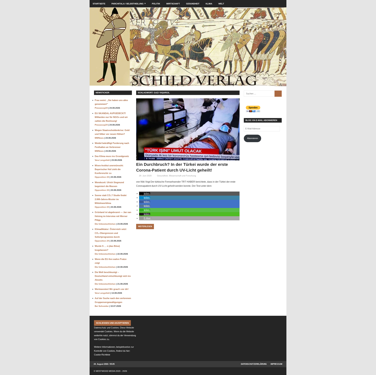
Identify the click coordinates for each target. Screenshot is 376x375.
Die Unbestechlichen (105, 224)
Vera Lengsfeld (102, 160)
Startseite (99, 3)
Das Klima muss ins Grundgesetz (112, 156)
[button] (144, 193)
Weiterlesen (145, 226)
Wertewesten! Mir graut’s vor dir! (112, 289)
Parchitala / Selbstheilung (127, 3)
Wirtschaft (173, 3)
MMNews (99, 138)
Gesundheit (192, 3)
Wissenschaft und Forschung (182, 175)
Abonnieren (252, 138)
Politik (156, 3)
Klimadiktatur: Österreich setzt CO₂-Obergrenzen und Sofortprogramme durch (110, 233)
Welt (221, 3)
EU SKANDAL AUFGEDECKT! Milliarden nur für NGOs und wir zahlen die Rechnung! (111, 117)
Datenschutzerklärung (254, 364)
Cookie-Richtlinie (102, 354)
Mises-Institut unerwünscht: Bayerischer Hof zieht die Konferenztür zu (109, 169)
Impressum (276, 364)
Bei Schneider (102, 306)
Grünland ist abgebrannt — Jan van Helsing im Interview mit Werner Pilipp (113, 216)
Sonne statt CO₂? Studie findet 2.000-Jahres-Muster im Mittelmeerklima (110, 199)
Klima (209, 3)
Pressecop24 (101, 108)
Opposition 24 (102, 177)
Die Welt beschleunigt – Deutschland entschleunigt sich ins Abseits (113, 276)
